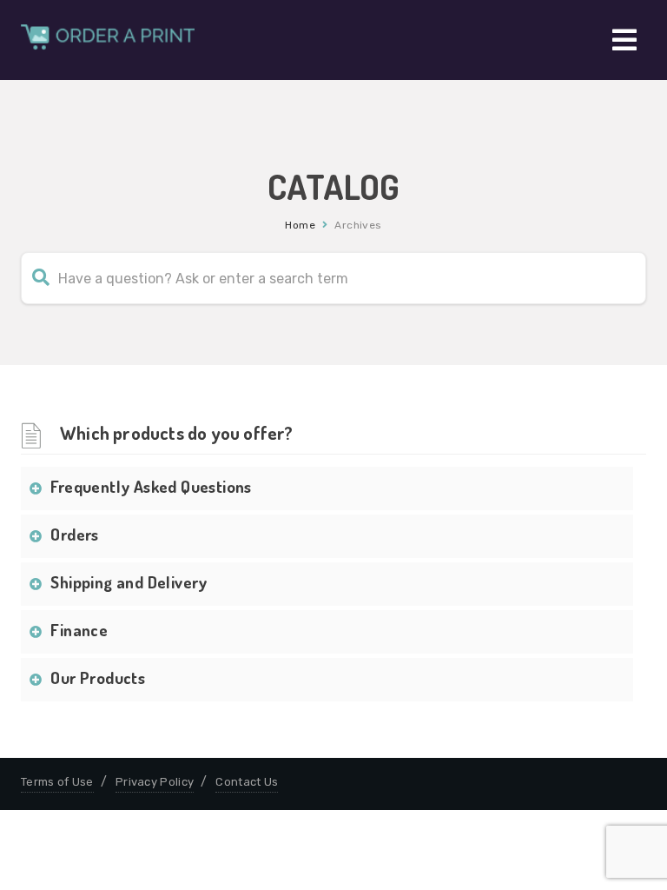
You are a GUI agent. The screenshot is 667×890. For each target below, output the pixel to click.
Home (300, 225)
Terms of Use (57, 781)
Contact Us (246, 781)
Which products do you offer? (177, 432)
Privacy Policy (155, 781)
